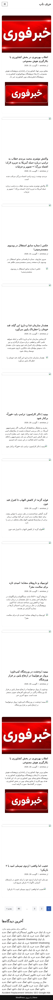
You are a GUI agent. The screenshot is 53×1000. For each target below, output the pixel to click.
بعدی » (9, 909)
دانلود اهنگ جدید (9, 932)
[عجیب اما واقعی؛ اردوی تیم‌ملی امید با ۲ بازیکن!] (26, 842)
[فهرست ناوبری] (5, 4)
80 (19, 909)
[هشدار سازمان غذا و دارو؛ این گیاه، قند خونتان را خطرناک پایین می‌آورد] (26, 302)
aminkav (43, 65)
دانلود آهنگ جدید (14, 946)
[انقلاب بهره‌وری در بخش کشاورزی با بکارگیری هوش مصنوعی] (26, 34)
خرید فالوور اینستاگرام (27, 932)
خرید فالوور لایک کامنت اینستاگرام (23, 960)
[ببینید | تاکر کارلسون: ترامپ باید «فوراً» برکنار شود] (26, 391)
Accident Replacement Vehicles (17, 992)
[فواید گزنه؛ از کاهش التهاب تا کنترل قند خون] (26, 476)
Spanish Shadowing (27, 939)
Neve (35, 997)
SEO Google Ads (42, 992)
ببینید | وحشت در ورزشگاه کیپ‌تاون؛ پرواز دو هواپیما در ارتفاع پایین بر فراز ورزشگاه (28, 675)
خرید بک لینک (45, 932)
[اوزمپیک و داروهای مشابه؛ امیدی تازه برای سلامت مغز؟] (26, 559)
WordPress (20, 997)
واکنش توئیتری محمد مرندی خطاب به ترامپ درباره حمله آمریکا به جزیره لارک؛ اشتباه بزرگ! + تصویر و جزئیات (26, 162)
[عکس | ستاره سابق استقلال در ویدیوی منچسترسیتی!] (26, 222)
